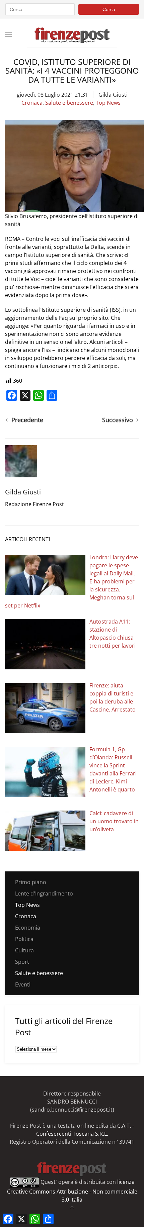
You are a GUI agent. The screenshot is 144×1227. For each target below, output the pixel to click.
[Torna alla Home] (72, 31)
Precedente (27, 420)
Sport (22, 961)
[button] (8, 34)
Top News (108, 102)
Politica (24, 939)
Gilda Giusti (113, 94)
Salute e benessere (69, 102)
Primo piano (30, 882)
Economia (27, 927)
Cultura (24, 950)
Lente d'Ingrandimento (44, 893)
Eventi (22, 984)
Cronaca (32, 102)
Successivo (117, 420)
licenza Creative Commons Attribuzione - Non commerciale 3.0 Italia (72, 1190)
